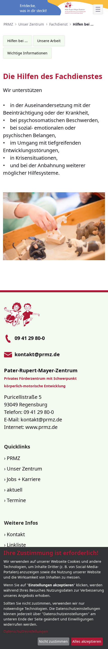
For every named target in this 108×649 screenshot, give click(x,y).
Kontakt (16, 534)
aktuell (14, 489)
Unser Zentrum (24, 468)
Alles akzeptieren (86, 641)
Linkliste (16, 544)
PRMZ (13, 458)
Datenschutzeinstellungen (26, 631)
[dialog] (54, 598)
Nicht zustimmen (53, 641)
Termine (16, 500)
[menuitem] (17, 40)
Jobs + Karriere (23, 479)
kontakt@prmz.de (41, 419)
